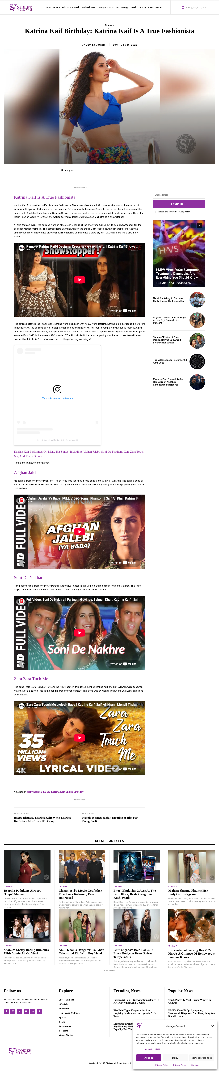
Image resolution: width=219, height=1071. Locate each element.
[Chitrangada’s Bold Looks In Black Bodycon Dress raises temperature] (137, 925)
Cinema (109, 25)
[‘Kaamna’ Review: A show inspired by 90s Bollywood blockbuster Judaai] (197, 341)
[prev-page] (193, 225)
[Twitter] (19, 1011)
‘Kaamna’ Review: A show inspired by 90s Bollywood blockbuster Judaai (167, 340)
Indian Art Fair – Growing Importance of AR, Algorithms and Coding (136, 1001)
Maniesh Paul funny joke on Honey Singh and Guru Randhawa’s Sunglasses (168, 382)
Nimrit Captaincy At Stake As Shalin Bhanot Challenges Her (168, 299)
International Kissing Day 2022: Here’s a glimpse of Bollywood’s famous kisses (191, 953)
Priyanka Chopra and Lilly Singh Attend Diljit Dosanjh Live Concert (169, 320)
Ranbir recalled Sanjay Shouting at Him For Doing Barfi (110, 819)
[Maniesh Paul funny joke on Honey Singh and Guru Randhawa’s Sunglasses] (197, 382)
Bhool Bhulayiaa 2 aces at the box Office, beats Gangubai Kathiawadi (135, 894)
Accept (148, 1057)
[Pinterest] (39, 1011)
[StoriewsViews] (21, 7)
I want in (177, 204)
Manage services (152, 1049)
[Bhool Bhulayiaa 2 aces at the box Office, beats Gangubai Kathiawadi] (137, 866)
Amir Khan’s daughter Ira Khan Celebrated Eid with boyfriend (81, 951)
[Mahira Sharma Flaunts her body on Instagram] (191, 866)
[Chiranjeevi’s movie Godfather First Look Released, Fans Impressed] (82, 866)
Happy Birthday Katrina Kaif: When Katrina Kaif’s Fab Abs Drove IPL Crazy (42, 819)
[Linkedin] (32, 1011)
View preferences (201, 1057)
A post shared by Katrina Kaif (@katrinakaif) (57, 440)
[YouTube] (26, 1011)
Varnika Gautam (96, 44)
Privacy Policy (161, 1065)
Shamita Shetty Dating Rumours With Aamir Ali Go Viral (26, 951)
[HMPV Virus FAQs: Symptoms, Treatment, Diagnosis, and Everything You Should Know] (179, 253)
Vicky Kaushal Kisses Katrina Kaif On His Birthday (55, 791)
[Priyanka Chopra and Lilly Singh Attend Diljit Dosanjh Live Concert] (197, 320)
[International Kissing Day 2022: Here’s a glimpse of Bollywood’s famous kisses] (191, 925)
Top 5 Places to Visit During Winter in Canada (189, 1001)
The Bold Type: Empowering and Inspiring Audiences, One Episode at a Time (135, 1013)
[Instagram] (12, 1011)
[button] (212, 1026)
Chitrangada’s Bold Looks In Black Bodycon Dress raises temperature (133, 953)
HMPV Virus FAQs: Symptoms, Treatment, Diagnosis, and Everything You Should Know (178, 273)
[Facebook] (6, 1011)
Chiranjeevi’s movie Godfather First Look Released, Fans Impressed (80, 894)
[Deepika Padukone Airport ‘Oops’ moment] (27, 866)
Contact (194, 1065)
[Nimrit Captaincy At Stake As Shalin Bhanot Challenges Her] (197, 299)
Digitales (109, 1063)
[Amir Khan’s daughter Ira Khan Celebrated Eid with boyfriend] (82, 925)
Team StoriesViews (165, 283)
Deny (175, 1057)
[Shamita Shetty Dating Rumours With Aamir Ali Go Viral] (27, 925)
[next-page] (199, 225)
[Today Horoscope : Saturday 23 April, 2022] (197, 361)
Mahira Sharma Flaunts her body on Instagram (188, 892)
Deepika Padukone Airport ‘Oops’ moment (22, 892)
